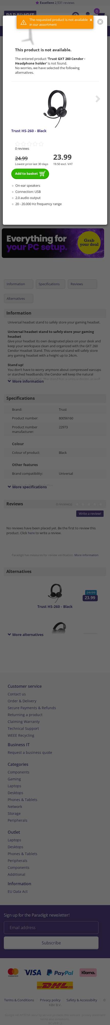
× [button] (91, 19)
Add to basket (26, 173)
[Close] (100, 22)
